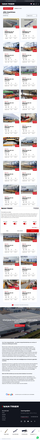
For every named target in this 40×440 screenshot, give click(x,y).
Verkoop (4, 414)
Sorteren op (5, 15)
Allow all (32, 230)
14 (27, 305)
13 (26, 305)
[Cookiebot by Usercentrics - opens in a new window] (34, 208)
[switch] (15, 224)
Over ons (4, 418)
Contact (3, 419)
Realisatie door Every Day (6, 438)
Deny (7, 230)
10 (22, 305)
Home (3, 412)
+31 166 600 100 (34, 416)
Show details (34, 227)
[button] (39, 431)
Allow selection (20, 230)
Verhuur (3, 416)
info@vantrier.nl (25, 416)
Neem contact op (20, 325)
